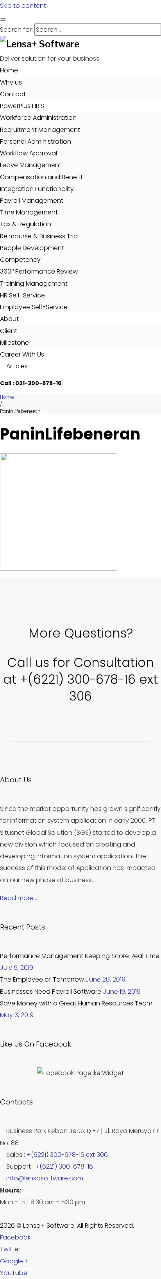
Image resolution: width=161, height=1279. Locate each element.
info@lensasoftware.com (44, 1178)
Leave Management (30, 164)
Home (9, 70)
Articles (16, 366)
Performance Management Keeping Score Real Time (79, 955)
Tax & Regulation (25, 224)
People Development (32, 247)
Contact (13, 94)
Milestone (14, 342)
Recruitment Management (40, 129)
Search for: (16, 29)
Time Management (29, 212)
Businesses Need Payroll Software (50, 991)
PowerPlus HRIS (22, 105)
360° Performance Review (39, 271)
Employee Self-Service (34, 307)
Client (8, 330)
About (9, 318)
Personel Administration (35, 141)
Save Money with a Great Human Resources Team (76, 1003)
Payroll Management (31, 200)
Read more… (18, 898)
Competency (20, 259)
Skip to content (23, 5)
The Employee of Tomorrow (42, 979)
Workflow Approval (28, 153)
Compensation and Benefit (41, 177)
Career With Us (22, 354)
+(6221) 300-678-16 (64, 1166)
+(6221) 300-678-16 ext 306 (67, 1154)
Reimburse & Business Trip (39, 236)
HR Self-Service (22, 295)
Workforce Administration (38, 117)
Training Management (34, 283)
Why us (11, 82)
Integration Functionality (37, 188)
